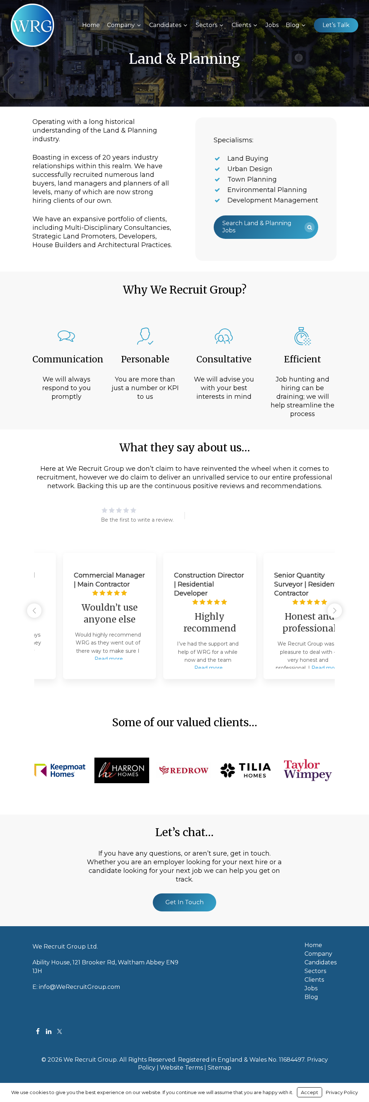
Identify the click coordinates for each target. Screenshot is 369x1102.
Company (318, 954)
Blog (311, 997)
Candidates (320, 962)
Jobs (310, 988)
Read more (83, 659)
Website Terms (181, 1067)
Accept (309, 1092)
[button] (266, 227)
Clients (314, 980)
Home (313, 945)
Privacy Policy (342, 1092)
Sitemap (219, 1067)
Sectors (315, 971)
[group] (84, 616)
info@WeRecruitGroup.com (79, 986)
